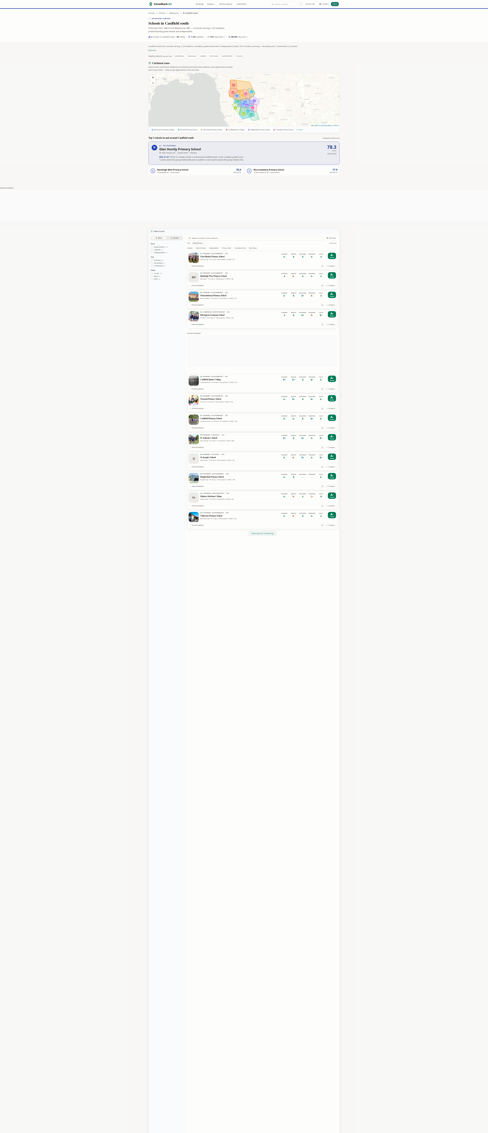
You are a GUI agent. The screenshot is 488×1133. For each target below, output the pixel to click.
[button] (244, 104)
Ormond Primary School (210, 398)
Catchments (242, 4)
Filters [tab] (160, 238)
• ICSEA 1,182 (229, 318)
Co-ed (158, 273)
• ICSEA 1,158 (228, 402)
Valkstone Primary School (211, 515)
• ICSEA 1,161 (232, 298)
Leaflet (315, 125)
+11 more (299, 130)
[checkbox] (152, 247)
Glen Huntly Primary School (212, 256)
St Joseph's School (208, 457)
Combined (159, 266)
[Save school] (322, 266)
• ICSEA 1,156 (232, 519)
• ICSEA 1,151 (230, 259)
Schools (151, 13)
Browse (210, 4)
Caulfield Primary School (211, 418)
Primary (159, 260)
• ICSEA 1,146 (229, 279)
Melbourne (174, 13)
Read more (152, 50)
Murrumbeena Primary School (213, 295)
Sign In (334, 4)
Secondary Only (240, 248)
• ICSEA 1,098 (230, 441)
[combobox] (287, 4)
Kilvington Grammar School (212, 314)
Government (160, 247)
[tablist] (167, 238)
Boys (157, 276)
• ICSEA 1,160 (233, 382)
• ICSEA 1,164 (230, 460)
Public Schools (201, 248)
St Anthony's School (208, 437)
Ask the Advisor (225, 4)
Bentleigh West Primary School (213, 276)
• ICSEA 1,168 (229, 499)
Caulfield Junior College (210, 379)
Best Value (253, 248)
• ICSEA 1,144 (230, 480)
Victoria (162, 13)
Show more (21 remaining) (262, 533)
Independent (160, 252)
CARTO (336, 125)
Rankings (200, 4)
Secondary (159, 263)
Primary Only (226, 248)
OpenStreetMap (326, 125)
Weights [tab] (176, 238)
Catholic (158, 250)
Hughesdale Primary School (212, 476)
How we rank (310, 4)
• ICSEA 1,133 (233, 421)
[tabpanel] (167, 261)
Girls (157, 279)
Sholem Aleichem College (211, 496)
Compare (331, 266)
